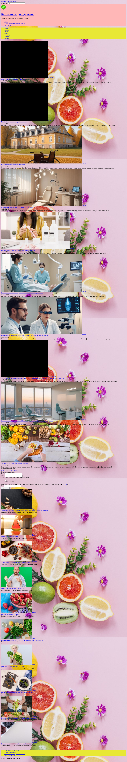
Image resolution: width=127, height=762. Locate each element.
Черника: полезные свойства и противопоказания (16, 692)
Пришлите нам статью (11, 750)
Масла (6, 31)
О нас (6, 22)
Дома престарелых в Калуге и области (13, 164)
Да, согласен (10, 481)
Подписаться (5, 488)
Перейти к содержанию (8, 1)
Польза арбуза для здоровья (9, 536)
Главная (6, 28)
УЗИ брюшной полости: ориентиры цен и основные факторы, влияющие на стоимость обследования (33, 378)
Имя (3, 474)
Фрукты (7, 35)
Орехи (6, 33)
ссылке (65, 484)
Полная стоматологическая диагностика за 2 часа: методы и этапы (22, 293)
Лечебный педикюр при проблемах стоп (13, 122)
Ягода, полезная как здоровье (10, 614)
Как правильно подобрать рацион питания (14, 463)
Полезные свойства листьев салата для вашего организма (19, 718)
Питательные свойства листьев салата (13, 666)
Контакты (7, 25)
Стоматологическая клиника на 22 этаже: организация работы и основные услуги (27, 421)
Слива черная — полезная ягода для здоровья (15, 562)
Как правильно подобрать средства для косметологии (18, 250)
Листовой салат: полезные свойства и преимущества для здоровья (22, 640)
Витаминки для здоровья (17, 14)
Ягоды (6, 36)
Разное (6, 38)
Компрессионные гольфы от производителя (15, 79)
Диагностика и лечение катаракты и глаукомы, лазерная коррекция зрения (24, 335)
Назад (2, 470)
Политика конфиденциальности (14, 23)
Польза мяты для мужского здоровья (12, 588)
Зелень (6, 30)
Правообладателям (10, 752)
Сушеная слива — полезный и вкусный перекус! (16, 744)
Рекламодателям (9, 755)
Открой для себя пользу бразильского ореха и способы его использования (24, 510)
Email (3, 476)
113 (12, 470)
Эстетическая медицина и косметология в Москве (17, 207)
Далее (15, 470)
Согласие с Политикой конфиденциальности (15, 477)
